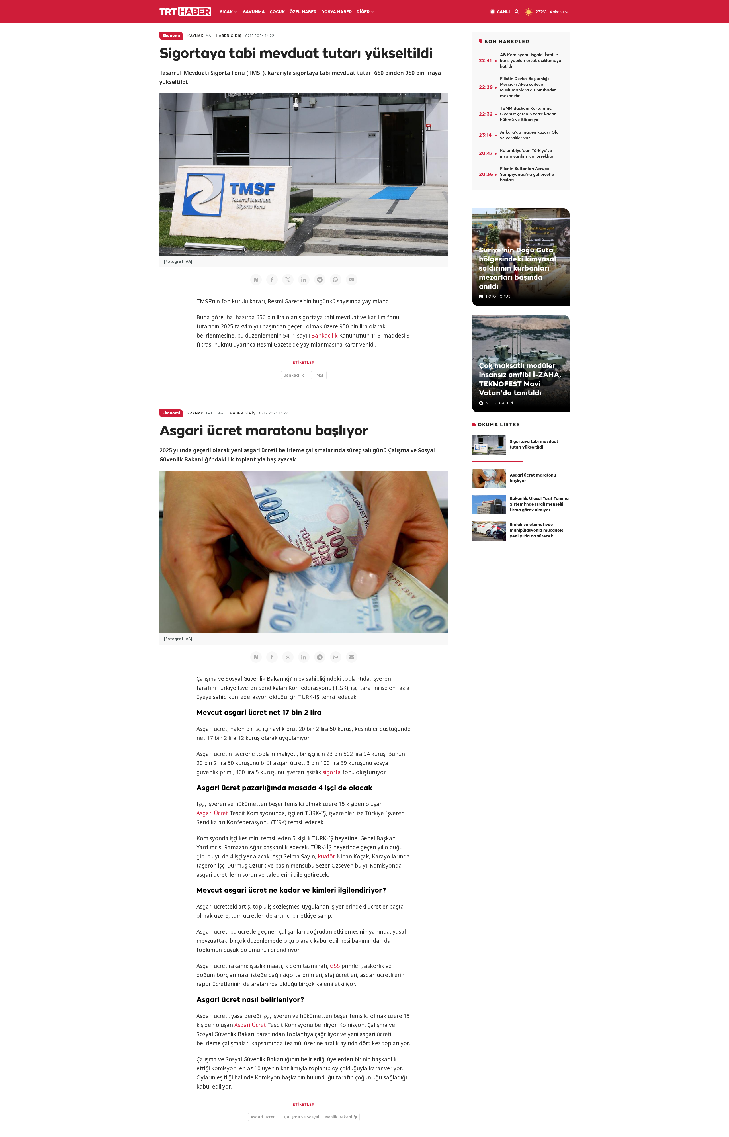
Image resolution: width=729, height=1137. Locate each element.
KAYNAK (195, 36)
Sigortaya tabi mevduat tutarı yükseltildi (534, 445)
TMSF (319, 375)
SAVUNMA (254, 12)
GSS (335, 966)
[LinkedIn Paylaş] (304, 279)
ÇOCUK (277, 12)
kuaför (326, 856)
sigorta (332, 772)
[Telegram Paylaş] (319, 279)
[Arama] (519, 12)
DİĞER (363, 12)
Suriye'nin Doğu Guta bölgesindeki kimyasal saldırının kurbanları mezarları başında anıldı (517, 269)
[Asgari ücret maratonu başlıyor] (489, 478)
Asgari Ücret (212, 813)
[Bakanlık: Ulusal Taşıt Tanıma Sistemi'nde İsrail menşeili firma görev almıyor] (489, 504)
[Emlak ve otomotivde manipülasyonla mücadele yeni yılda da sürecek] (489, 531)
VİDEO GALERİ (499, 403)
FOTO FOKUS (498, 296)
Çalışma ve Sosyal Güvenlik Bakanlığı (320, 1117)
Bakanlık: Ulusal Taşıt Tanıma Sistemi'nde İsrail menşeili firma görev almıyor (539, 504)
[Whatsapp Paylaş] (335, 279)
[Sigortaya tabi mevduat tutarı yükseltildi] (489, 445)
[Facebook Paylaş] (272, 279)
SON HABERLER (507, 42)
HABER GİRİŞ (229, 36)
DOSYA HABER (336, 12)
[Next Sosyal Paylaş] (256, 279)
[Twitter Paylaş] (288, 279)
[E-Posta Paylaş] (351, 279)
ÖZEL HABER (303, 12)
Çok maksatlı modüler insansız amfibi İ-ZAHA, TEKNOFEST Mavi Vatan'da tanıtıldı (520, 379)
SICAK (226, 12)
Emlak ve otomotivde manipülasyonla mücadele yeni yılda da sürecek (537, 531)
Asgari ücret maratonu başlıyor (533, 478)
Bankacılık (324, 335)
